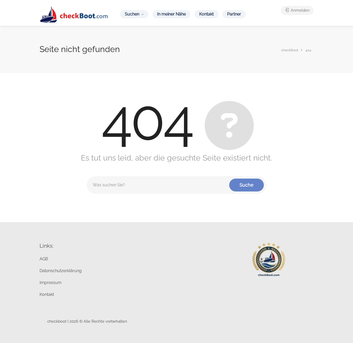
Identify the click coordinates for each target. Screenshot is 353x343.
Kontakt (206, 14)
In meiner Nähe (171, 14)
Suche (247, 185)
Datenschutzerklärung (61, 270)
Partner (234, 14)
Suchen (132, 14)
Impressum (51, 282)
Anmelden (300, 10)
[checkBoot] (74, 14)
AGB (44, 258)
